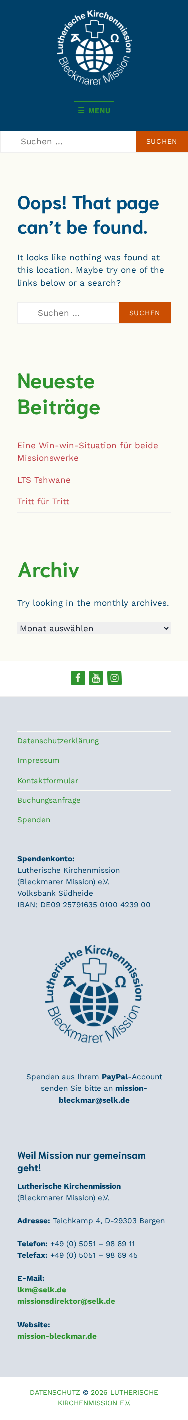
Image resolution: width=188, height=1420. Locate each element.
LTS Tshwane (44, 480)
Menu (99, 110)
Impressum (38, 760)
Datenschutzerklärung (58, 740)
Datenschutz (55, 1392)
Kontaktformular (47, 780)
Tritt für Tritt (43, 501)
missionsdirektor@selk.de (66, 1301)
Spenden (33, 819)
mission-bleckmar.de (57, 1336)
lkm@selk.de (41, 1289)
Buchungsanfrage (49, 800)
